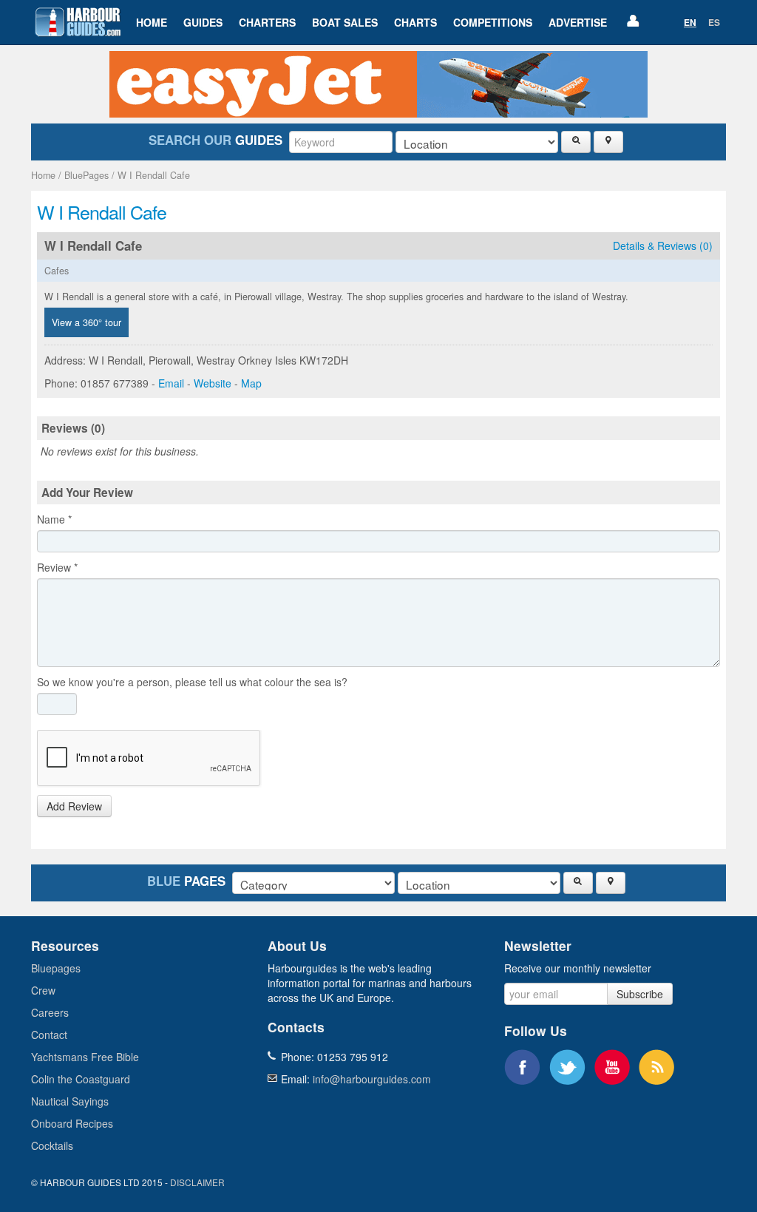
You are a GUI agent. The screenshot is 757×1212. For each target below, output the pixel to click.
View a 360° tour (86, 322)
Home (151, 22)
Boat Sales (345, 22)
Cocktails (52, 1145)
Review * (57, 567)
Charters (267, 22)
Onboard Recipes (72, 1123)
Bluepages (56, 968)
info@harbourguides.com (372, 1078)
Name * (54, 519)
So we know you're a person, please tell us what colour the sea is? (192, 681)
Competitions (492, 22)
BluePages (86, 175)
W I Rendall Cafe (154, 175)
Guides (203, 22)
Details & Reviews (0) (663, 245)
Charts (415, 22)
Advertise (578, 22)
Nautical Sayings (70, 1101)
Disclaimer (197, 1182)
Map (251, 383)
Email (171, 383)
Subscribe (640, 993)
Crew (43, 990)
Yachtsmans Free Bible (85, 1056)
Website (212, 383)
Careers (50, 1012)
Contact (49, 1034)
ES (714, 22)
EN (690, 22)
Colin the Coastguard (80, 1078)
